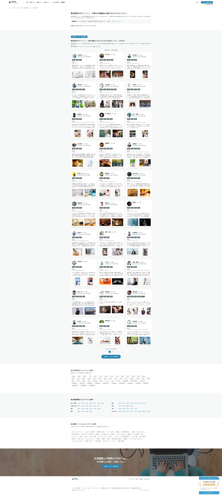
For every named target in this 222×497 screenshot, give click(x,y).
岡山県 (127, 408)
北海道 (78, 403)
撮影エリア (14, 7)
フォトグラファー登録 (133, 479)
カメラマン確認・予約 (207, 2)
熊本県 (131, 411)
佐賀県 (123, 411)
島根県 (123, 408)
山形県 (98, 403)
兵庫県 (90, 408)
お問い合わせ (147, 479)
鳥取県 (119, 408)
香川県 (82, 411)
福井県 (90, 405)
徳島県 (78, 411)
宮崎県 (139, 411)
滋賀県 (78, 408)
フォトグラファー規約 (86, 488)
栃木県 (123, 403)
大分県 (135, 411)
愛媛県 (86, 411)
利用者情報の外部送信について (136, 488)
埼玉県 (131, 403)
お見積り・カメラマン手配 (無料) (79, 36)
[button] (73, 376)
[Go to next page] (115, 352)
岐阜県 (119, 405)
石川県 (86, 405)
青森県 (82, 403)
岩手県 (86, 403)
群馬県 (127, 403)
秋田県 (94, 403)
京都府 (82, 408)
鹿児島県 (144, 411)
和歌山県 (99, 408)
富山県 (82, 405)
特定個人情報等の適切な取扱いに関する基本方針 (121, 488)
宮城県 (90, 403)
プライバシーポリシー (95, 488)
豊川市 (22, 7)
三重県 (131, 405)
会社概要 (141, 479)
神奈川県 (144, 403)
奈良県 (94, 408)
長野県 (98, 405)
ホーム (10, 7)
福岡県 (119, 411)
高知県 (90, 411)
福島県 (102, 403)
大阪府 (86, 408)
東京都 (139, 403)
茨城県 (119, 403)
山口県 (135, 408)
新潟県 (78, 405)
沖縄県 (148, 411)
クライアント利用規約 (76, 488)
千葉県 (135, 403)
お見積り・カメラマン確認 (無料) (111, 466)
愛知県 (18, 7)
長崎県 (127, 411)
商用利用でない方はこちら (77, 490)
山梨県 (94, 405)
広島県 (131, 408)
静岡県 (123, 405)
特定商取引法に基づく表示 (105, 488)
